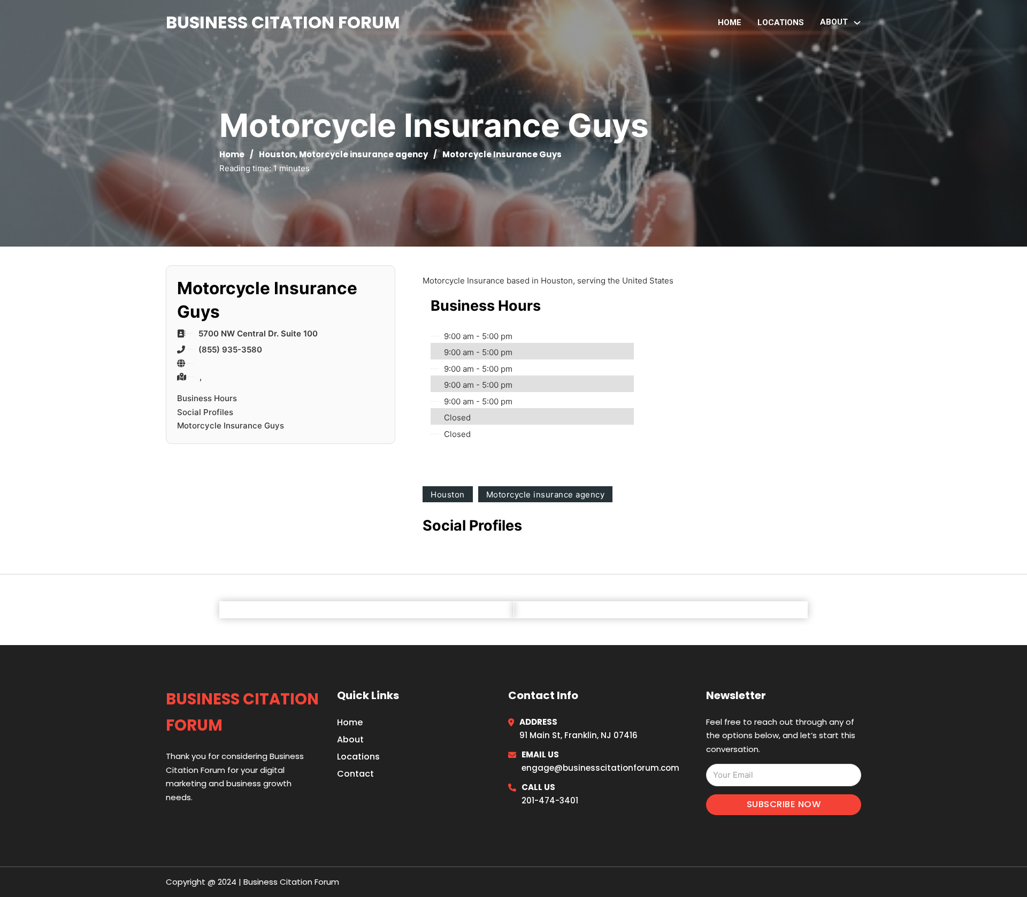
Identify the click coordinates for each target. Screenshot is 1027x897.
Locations (780, 22)
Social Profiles (205, 412)
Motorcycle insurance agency (363, 154)
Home (729, 22)
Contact (355, 774)
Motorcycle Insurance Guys (230, 425)
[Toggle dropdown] (857, 23)
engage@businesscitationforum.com (600, 767)
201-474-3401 (550, 800)
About (350, 739)
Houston (277, 154)
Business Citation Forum (283, 22)
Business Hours (207, 398)
